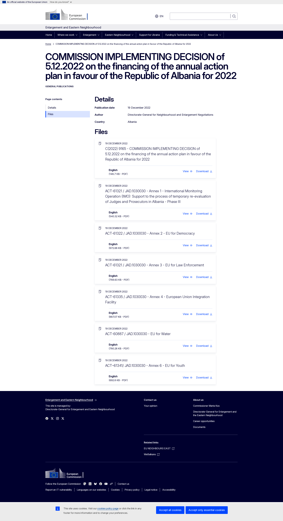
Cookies (115, 489)
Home (49, 34)
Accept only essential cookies (207, 510)
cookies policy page (108, 508)
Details (52, 107)
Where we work (65, 34)
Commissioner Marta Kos (206, 405)
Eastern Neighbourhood (117, 34)
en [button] (161, 16)
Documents (199, 427)
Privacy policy (132, 489)
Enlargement (89, 34)
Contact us (123, 483)
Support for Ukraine (149, 34)
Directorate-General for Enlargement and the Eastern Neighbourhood (214, 413)
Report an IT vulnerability (58, 489)
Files (50, 114)
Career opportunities (204, 421)
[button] (187, 171)
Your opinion (150, 405)
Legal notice (150, 489)
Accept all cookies (170, 510)
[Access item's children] (77, 35)
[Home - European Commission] (69, 15)
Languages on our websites (91, 489)
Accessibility (169, 489)
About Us (213, 34)
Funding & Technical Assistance (182, 34)
